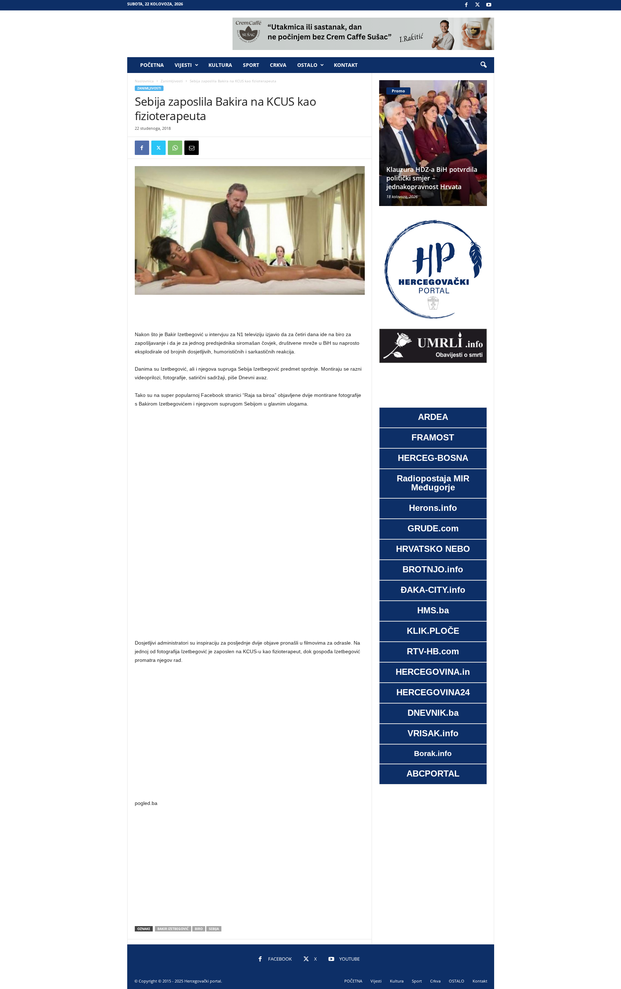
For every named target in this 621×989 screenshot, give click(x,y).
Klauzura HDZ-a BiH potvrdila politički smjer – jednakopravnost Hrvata (405, 178)
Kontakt (346, 64)
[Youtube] (488, 5)
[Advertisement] (250, 313)
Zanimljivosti (172, 80)
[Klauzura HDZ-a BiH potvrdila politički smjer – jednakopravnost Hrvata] (407, 143)
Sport (251, 64)
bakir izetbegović (173, 928)
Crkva (278, 64)
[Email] (191, 148)
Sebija (214, 928)
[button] (483, 65)
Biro (199, 928)
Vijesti (183, 64)
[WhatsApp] (175, 148)
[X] (477, 5)
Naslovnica (144, 80)
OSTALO (307, 64)
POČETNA (152, 64)
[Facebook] (466, 5)
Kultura (220, 64)
